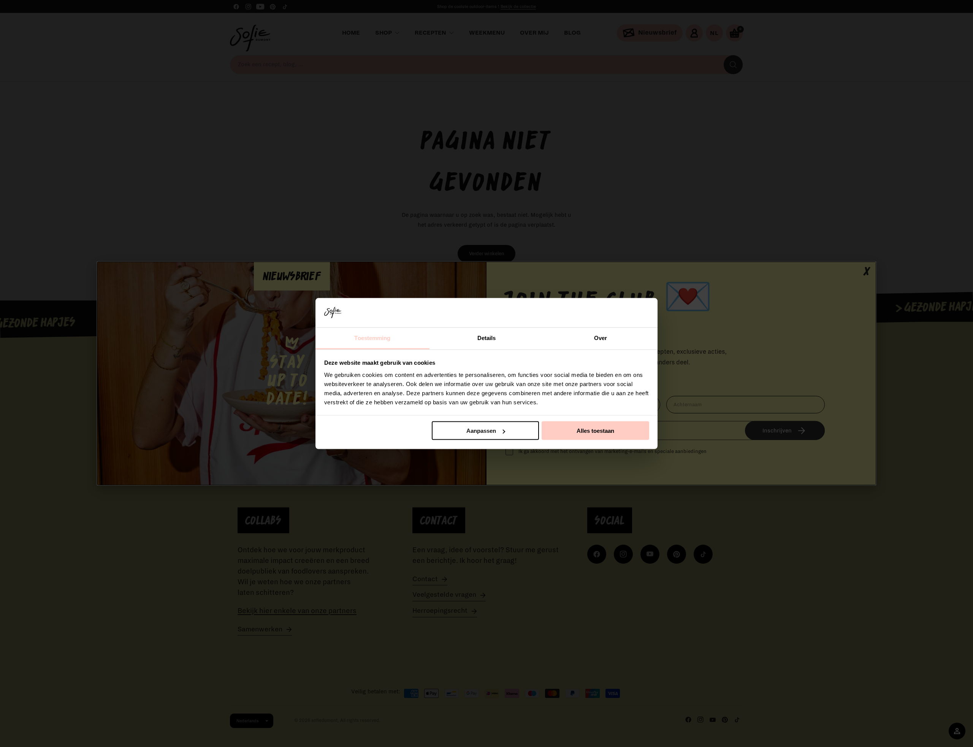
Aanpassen (481, 431)
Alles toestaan (595, 431)
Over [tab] (600, 337)
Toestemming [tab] (372, 337)
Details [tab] (486, 337)
